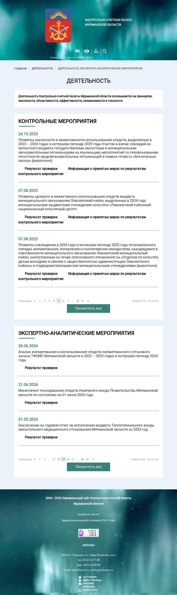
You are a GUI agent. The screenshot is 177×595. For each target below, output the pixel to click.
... (73, 300)
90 (87, 459)
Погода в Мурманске (108, 57)
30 (68, 459)
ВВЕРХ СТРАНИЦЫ (92, 580)
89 (82, 459)
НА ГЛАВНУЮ (90, 577)
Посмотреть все (88, 308)
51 (82, 300)
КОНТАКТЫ (88, 545)
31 (72, 459)
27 (53, 459)
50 (77, 300)
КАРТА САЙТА (90, 590)
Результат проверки (41, 169)
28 (58, 459)
